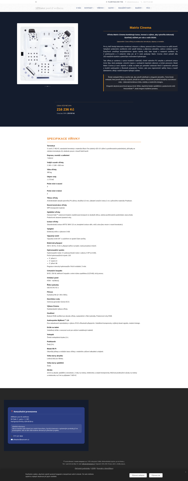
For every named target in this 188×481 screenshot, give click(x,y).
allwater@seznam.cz (133, 2)
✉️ (20, 439)
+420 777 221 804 (148, 2)
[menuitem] (79, 7)
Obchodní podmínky (82, 468)
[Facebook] (36, 2)
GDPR (93, 468)
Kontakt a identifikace (105, 468)
